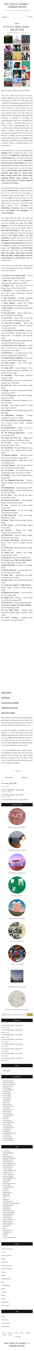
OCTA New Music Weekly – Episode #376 (12, 1053)
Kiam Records (6, 1196)
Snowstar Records (7, 1225)
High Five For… (6, 1102)
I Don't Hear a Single (8, 1106)
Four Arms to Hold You (7, 1268)
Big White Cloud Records (9, 1158)
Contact (4, 1334)
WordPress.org (5, 1326)
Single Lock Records (8, 1223)
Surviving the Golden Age (9, 1133)
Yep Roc (5, 1235)
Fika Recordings (7, 1179)
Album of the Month (6, 1255)
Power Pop (4, 1292)
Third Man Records (8, 1230)
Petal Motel (6, 1117)
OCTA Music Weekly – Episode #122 (12, 795)
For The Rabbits (7, 1097)
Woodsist (5, 1234)
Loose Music (6, 1199)
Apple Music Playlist (8, 712)
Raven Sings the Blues (8, 1122)
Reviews (3, 1295)
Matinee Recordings (8, 1205)
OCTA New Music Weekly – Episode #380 (12, 1034)
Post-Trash (6, 1118)
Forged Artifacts (7, 1185)
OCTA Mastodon (7, 1113)
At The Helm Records (8, 1152)
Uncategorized (5, 1302)
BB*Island (5, 1154)
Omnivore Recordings (8, 1212)
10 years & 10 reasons (7, 1249)
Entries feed (4, 1319)
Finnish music (4, 1262)
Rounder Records (7, 1217)
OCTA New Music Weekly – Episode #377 (12, 1048)
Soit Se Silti (6, 1226)
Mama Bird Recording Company (11, 1203)
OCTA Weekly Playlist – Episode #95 (12, 790)
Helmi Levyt (6, 1190)
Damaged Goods (7, 1172)
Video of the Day (5, 1305)
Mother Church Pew (8, 1109)
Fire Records (6, 1181)
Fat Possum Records (8, 1176)
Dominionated (6, 1091)
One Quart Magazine (8, 1115)
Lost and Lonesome (8, 1201)
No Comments (23, 32)
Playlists (16, 1333)
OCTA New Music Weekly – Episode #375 (12, 1058)
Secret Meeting (7, 1129)
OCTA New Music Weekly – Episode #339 (14, 799)
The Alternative (7, 1135)
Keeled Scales (6, 1194)
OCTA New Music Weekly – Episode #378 (12, 1044)
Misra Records (6, 1208)
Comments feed (5, 1323)
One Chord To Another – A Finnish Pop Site (17, 5)
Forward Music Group (8, 1187)
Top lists (3, 1298)
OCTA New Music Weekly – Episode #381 (12, 1030)
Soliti (4, 1228)
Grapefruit (5, 1188)
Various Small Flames (8, 1140)
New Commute (7, 1111)
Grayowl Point (6, 1100)
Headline (3, 1275)
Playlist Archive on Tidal (9, 707)
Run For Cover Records (9, 1219)
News (2, 1282)
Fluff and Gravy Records (9, 1183)
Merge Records (7, 1207)
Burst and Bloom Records (9, 1163)
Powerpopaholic (7, 1120)
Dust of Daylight (7, 1093)
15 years (3, 1252)
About (3, 1333)
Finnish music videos (6, 1265)
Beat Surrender (7, 1088)
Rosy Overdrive (7, 1124)
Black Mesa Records (8, 1160)
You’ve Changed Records (9, 1237)
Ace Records (6, 1151)
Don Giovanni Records (8, 1174)
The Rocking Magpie (8, 1138)
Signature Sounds (7, 1221)
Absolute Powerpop (8, 1081)
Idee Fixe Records (7, 1192)
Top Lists (28, 1333)
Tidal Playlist (5, 697)
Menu (5, 17)
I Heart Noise (6, 1108)
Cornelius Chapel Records (9, 1170)
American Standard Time (9, 1084)
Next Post (25, 777)
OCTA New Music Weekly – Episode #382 (12, 1025)
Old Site (10, 1334)
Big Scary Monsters (8, 1156)
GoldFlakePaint (7, 1099)
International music (6, 1278)
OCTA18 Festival (5, 1285)
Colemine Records (7, 1169)
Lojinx (4, 1197)
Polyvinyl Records (7, 1215)
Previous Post (9, 777)
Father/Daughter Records (9, 1178)
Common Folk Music (8, 1090)
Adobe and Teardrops (8, 1082)
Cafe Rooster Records (8, 1165)
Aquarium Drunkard (8, 1086)
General (3, 1272)
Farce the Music (7, 1095)
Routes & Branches (8, 1126)
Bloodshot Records (8, 1161)
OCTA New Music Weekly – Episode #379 (12, 1039)
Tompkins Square (7, 1232)
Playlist (17, 23)
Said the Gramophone (8, 1127)
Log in (2, 1316)
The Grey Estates (7, 1136)
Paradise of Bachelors (8, 1214)
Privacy (22, 1333)
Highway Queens (7, 1104)
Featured (3, 1259)
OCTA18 (9, 1333)
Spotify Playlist (6, 692)
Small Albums (6, 1131)
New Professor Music (8, 1210)
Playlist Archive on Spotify (10, 702)
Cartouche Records (8, 1167)
